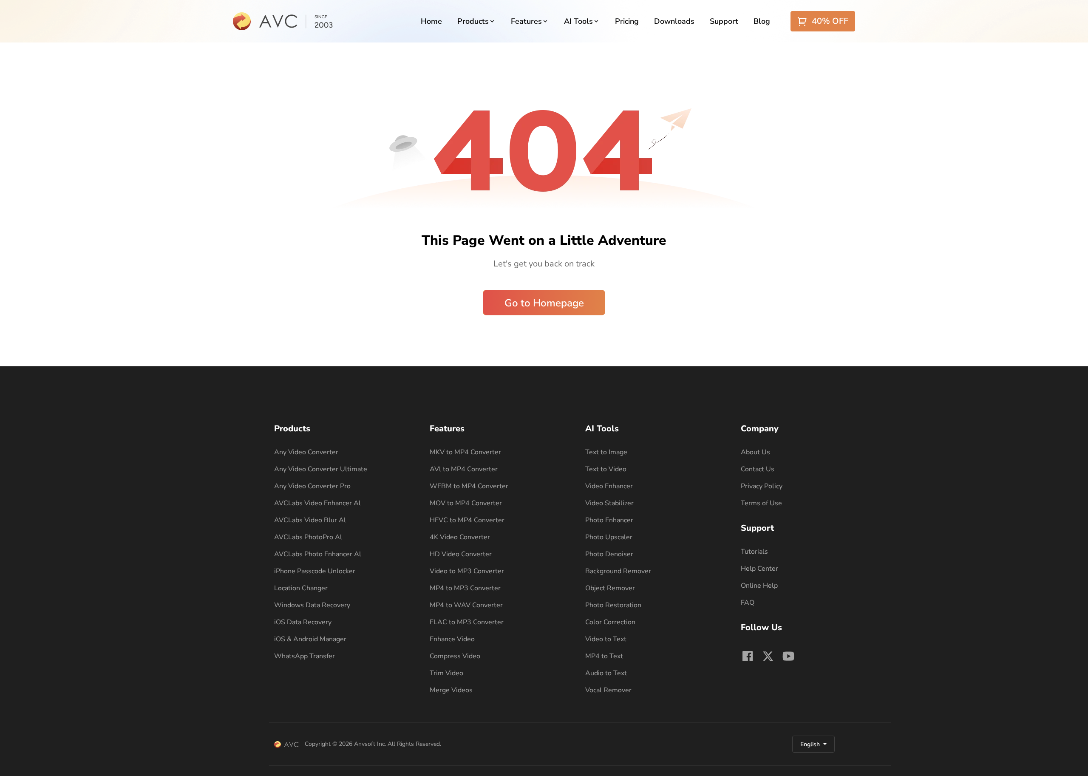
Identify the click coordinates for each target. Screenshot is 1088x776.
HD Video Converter (461, 554)
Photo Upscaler (608, 537)
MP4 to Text (604, 656)
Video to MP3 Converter (467, 571)
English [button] (811, 744)
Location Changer (301, 588)
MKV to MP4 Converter (465, 452)
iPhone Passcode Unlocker (314, 571)
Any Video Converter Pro (312, 486)
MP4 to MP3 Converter (465, 588)
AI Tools (578, 21)
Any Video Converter (306, 452)
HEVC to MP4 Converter (467, 520)
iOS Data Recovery (303, 622)
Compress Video (455, 656)
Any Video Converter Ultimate (320, 469)
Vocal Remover (608, 690)
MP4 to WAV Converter (466, 605)
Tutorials (754, 551)
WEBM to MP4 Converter (469, 486)
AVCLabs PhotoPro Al (308, 537)
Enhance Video (452, 639)
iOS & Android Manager (310, 639)
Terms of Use (761, 503)
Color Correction (610, 622)
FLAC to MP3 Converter (467, 622)
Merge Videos (451, 690)
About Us (755, 452)
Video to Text (605, 639)
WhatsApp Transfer (304, 656)
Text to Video (605, 469)
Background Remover (618, 571)
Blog (762, 21)
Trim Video (446, 673)
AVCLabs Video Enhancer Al (317, 503)
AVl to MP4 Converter (464, 469)
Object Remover (610, 588)
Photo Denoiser (609, 554)
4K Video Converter (460, 537)
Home (431, 21)
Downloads (674, 21)
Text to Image (606, 452)
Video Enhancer (609, 486)
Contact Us (757, 469)
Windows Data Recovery (312, 605)
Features (526, 21)
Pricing (627, 21)
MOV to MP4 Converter (466, 503)
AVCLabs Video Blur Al (310, 520)
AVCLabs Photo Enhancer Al (317, 554)
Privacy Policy (761, 486)
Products (473, 21)
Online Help (759, 585)
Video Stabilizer (609, 503)
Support (724, 21)
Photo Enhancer (609, 520)
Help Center (759, 568)
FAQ (747, 602)
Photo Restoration (613, 605)
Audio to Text (606, 673)
